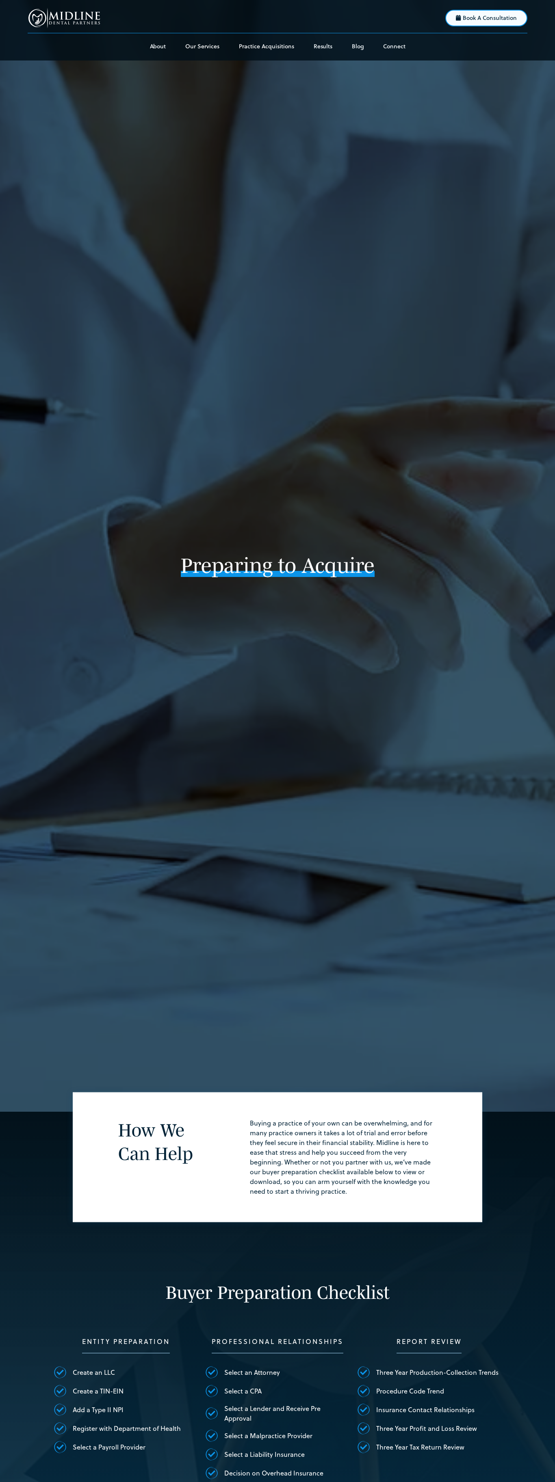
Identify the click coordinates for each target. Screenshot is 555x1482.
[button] (202, 46)
